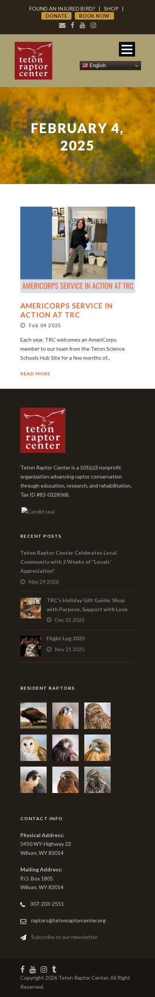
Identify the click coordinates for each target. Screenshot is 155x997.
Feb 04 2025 (45, 325)
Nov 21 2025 (70, 649)
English (97, 65)
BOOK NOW (94, 16)
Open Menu (127, 49)
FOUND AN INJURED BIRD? (62, 8)
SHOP (111, 8)
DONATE (56, 16)
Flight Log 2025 (66, 638)
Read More (35, 373)
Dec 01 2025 (70, 620)
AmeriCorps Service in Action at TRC (66, 310)
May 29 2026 (44, 581)
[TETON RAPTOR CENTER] (37, 511)
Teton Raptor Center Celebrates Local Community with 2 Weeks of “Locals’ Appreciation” (68, 561)
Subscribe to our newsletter (64, 937)
